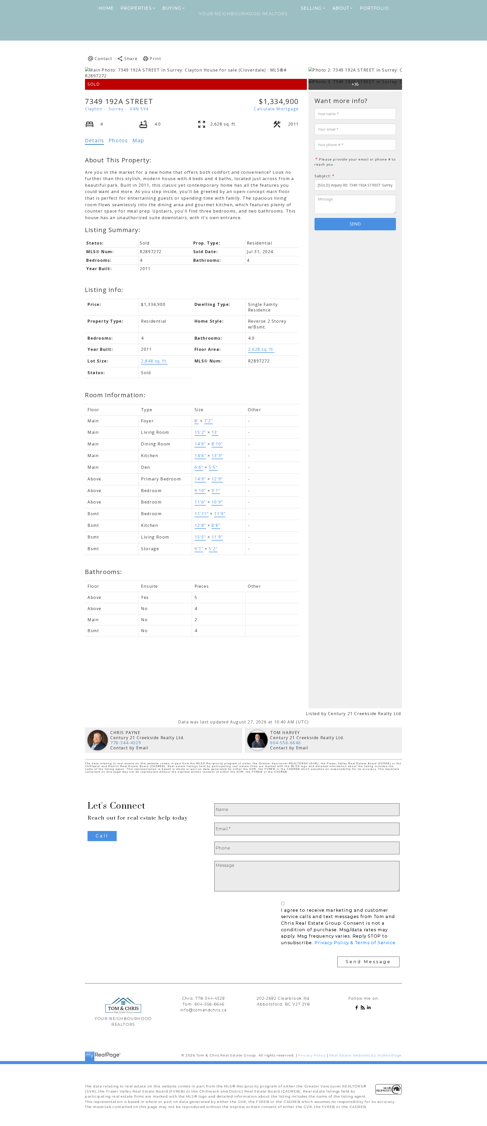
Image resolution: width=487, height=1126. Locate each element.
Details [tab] (94, 140)
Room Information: (115, 395)
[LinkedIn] (370, 1008)
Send (355, 224)
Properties (136, 8)
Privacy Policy (312, 1055)
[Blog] (364, 1008)
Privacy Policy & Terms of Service (355, 942)
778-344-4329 (125, 743)
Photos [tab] (118, 140)
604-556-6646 (285, 743)
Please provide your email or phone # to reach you (355, 162)
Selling (311, 8)
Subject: (323, 176)
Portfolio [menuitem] (374, 8)
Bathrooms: (103, 571)
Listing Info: (104, 289)
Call (102, 836)
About (341, 8)
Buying (172, 8)
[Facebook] (358, 1008)
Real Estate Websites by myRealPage (365, 1055)
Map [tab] (138, 140)
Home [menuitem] (106, 8)
